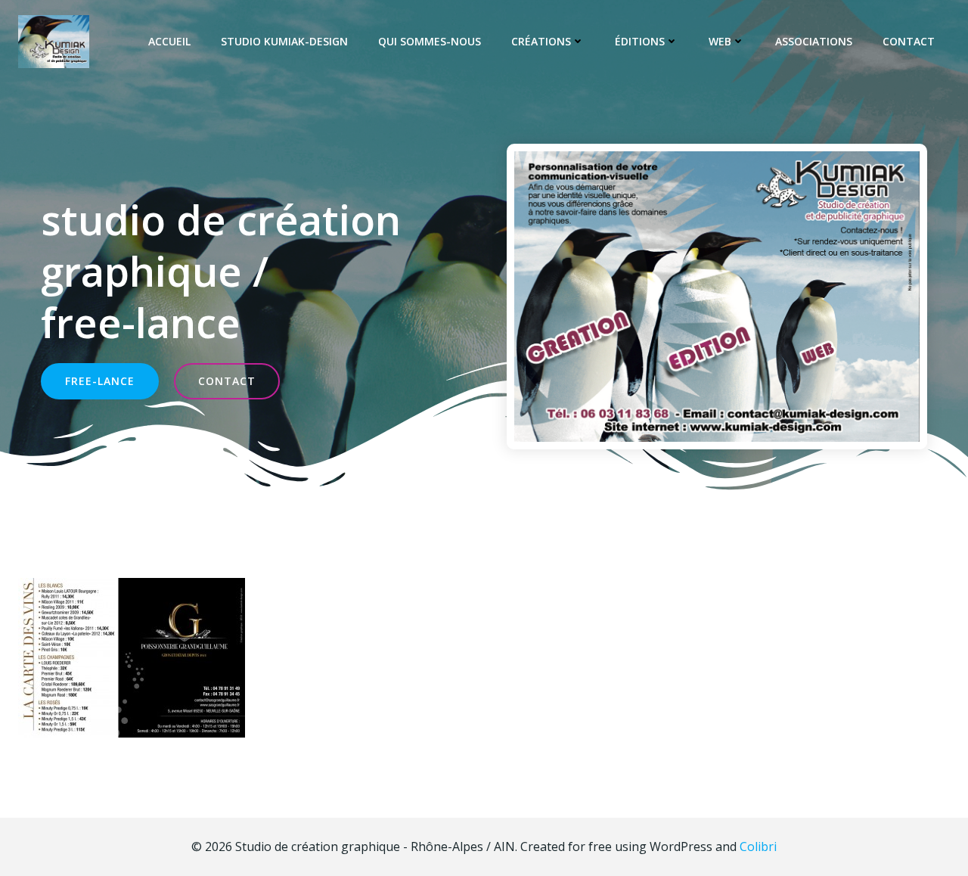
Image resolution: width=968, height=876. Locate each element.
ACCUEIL (169, 41)
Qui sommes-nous (429, 41)
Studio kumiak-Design (284, 41)
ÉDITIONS (640, 41)
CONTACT (909, 41)
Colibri (758, 846)
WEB (720, 41)
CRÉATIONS (541, 41)
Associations (813, 41)
